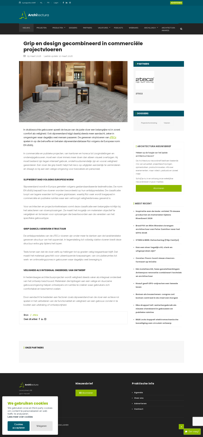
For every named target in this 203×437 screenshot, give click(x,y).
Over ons (139, 398)
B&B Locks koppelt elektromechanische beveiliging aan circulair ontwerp (157, 321)
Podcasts (118, 28)
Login (56, 3)
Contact (138, 409)
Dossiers (73, 28)
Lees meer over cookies (20, 416)
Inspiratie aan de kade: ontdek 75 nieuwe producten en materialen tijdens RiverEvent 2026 (158, 215)
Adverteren (176, 3)
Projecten (42, 28)
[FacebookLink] (64, 3)
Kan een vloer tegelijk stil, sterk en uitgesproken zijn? (154, 249)
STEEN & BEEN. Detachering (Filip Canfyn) (157, 240)
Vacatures (103, 28)
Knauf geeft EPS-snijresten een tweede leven (157, 285)
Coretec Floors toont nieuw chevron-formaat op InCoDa (155, 260)
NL (41, 3)
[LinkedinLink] (67, 3)
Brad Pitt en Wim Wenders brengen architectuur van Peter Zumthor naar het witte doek (158, 229)
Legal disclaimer (60, 425)
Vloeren (167, 123)
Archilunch (150, 28)
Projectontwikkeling (149, 123)
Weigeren (41, 426)
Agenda (138, 392)
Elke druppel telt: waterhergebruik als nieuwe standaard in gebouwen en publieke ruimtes (156, 309)
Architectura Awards (168, 29)
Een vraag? (194, 431)
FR (48, 3)
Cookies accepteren (18, 426)
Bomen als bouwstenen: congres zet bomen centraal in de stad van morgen (157, 296)
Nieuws (26, 28)
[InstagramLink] (70, 3)
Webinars (133, 28)
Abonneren (158, 188)
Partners (87, 28)
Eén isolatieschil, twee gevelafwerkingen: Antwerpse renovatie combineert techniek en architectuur (159, 273)
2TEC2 (113, 137)
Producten (57, 28)
